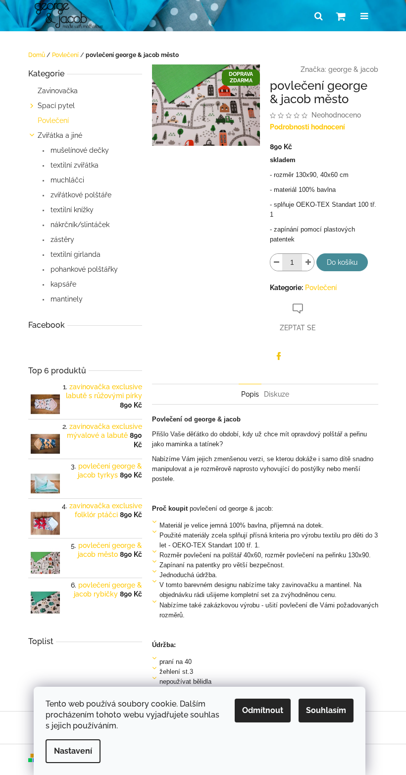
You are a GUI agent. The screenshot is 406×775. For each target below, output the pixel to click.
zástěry (61, 239)
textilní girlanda (75, 254)
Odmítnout (262, 710)
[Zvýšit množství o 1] (308, 262)
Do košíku (342, 262)
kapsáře (62, 284)
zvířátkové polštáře (80, 195)
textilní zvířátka (74, 165)
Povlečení (53, 120)
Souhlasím (326, 710)
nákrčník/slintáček (79, 225)
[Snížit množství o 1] (276, 262)
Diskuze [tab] (276, 394)
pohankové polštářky (83, 269)
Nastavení (73, 751)
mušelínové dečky (79, 150)
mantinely (66, 299)
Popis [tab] (250, 394)
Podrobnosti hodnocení (307, 127)
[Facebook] (279, 356)
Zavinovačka (58, 91)
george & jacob (353, 69)
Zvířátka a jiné (60, 135)
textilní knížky (71, 210)
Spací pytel (56, 106)
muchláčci (66, 180)
